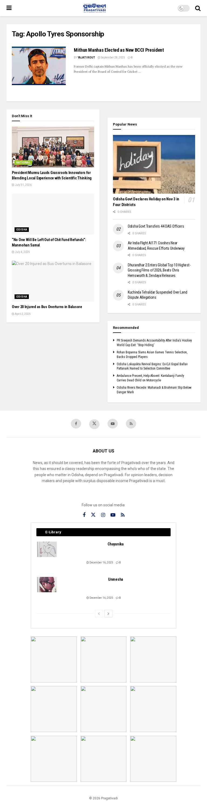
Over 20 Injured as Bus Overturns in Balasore (47, 307)
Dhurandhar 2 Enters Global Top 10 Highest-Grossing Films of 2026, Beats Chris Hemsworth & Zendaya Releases (159, 270)
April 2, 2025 (22, 313)
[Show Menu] (9, 8)
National (23, 162)
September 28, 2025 (112, 57)
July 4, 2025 (22, 251)
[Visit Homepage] (94, 8)
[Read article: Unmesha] (47, 584)
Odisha (21, 229)
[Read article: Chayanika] (47, 549)
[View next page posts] (108, 613)
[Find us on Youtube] (113, 424)
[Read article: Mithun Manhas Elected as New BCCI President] (39, 66)
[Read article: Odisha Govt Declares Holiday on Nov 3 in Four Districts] (154, 164)
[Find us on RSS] (131, 424)
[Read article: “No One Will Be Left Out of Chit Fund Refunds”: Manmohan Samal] (53, 214)
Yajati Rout (86, 57)
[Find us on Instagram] (103, 515)
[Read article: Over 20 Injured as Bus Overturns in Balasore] (53, 281)
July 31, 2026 (23, 184)
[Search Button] (198, 8)
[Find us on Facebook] (76, 424)
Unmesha (115, 579)
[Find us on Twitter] (94, 424)
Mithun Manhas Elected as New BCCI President (119, 50)
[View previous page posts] (99, 613)
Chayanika (115, 544)
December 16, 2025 (101, 562)
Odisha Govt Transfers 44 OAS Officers (156, 226)
